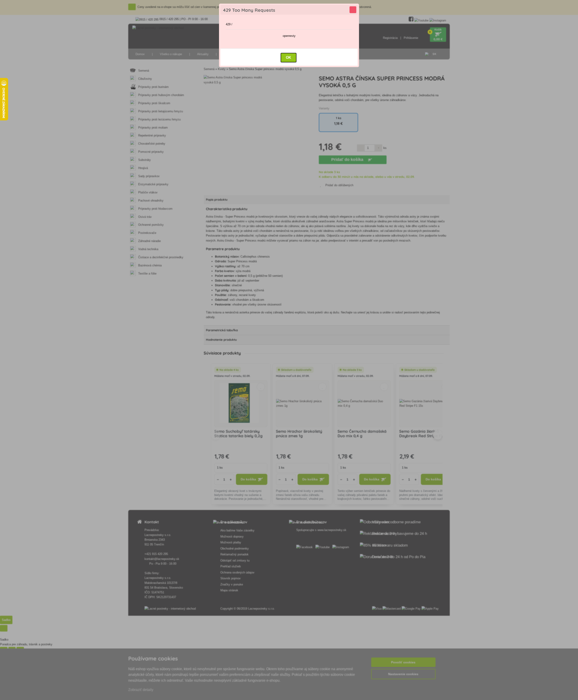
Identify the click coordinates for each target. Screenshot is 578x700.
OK (288, 57)
